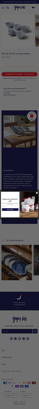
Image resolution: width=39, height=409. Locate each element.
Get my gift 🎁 (10, 209)
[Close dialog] (37, 193)
